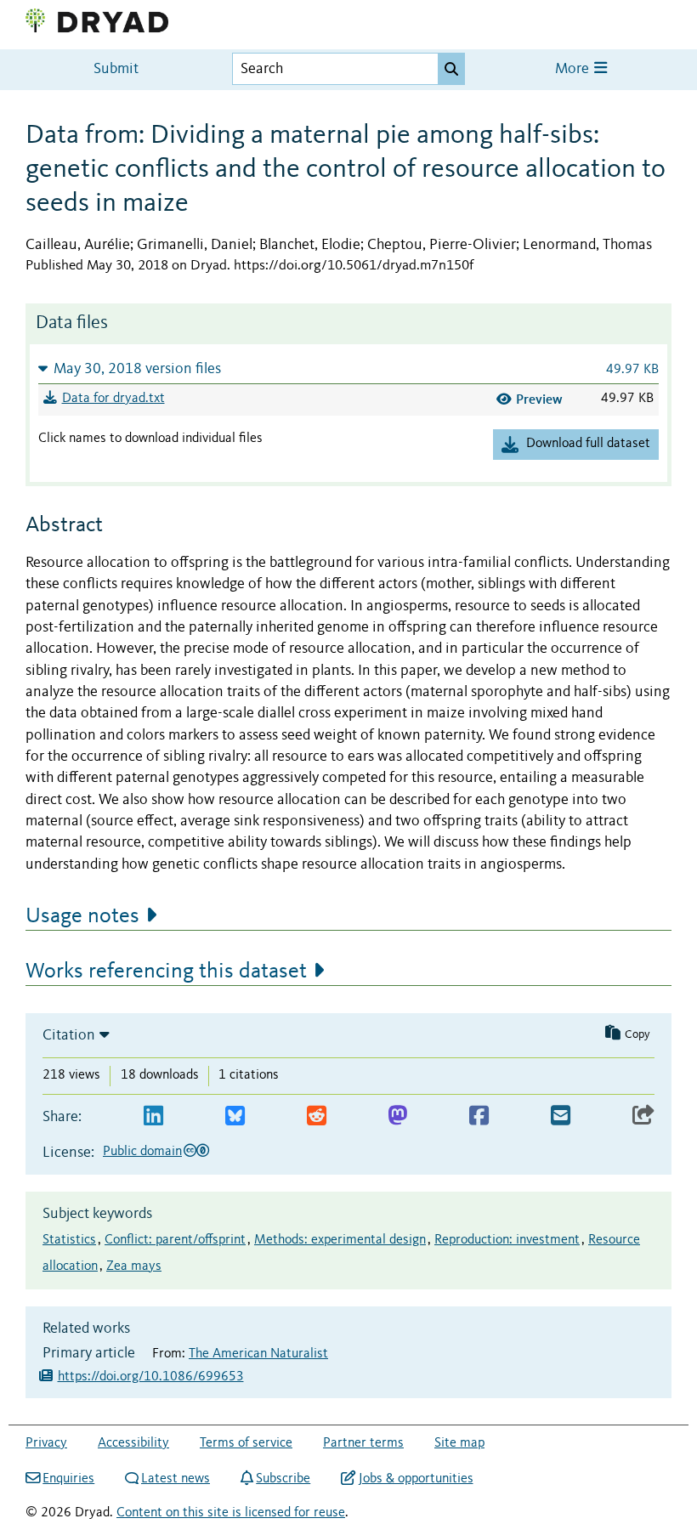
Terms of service (246, 1443)
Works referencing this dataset (166, 971)
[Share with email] (560, 1116)
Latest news (175, 1479)
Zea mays (134, 1266)
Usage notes (82, 916)
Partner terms (363, 1443)
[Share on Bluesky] (235, 1116)
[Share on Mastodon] (397, 1116)
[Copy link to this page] (643, 1116)
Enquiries (68, 1479)
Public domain (142, 1152)
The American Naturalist (258, 1354)
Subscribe (283, 1479)
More (573, 69)
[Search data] (451, 69)
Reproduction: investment (507, 1240)
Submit (116, 69)
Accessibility (133, 1443)
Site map (459, 1443)
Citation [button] (68, 1035)
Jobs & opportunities (416, 1479)
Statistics (69, 1240)
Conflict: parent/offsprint (175, 1240)
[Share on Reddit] (316, 1116)
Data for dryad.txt (113, 398)
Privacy (46, 1443)
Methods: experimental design (340, 1240)
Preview (539, 399)
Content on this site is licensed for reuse (230, 1513)
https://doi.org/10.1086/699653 (151, 1377)
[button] (348, 368)
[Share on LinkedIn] (153, 1116)
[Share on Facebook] (479, 1116)
